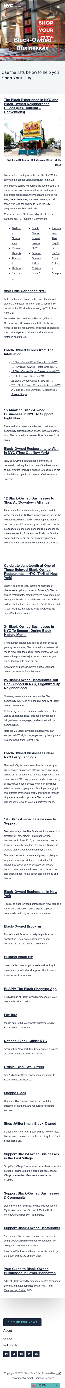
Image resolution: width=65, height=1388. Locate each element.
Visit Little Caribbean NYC (25, 291)
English (41, 1385)
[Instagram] (21, 1354)
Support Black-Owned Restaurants (32, 1228)
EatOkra (10, 1015)
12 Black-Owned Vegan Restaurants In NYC (35, 371)
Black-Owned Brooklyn (22, 927)
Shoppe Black (15, 1093)
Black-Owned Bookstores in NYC (36, 238)
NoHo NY (42, 1285)
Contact (7, 1338)
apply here (47, 1251)
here (55, 542)
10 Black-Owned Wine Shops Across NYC (34, 362)
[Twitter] (14, 1354)
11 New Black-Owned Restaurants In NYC (34, 367)
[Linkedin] (29, 1354)
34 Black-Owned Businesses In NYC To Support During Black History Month (29, 631)
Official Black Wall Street (24, 1067)
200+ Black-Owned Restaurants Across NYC (36, 385)
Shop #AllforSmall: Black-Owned (30, 1124)
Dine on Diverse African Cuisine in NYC (36, 263)
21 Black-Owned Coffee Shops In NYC (32, 380)
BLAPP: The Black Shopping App (30, 989)
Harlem (16, 268)
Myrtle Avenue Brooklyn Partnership (23, 1214)
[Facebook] (6, 1354)
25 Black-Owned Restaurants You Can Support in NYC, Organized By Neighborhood (32, 684)
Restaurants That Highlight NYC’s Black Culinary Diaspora (56, 253)
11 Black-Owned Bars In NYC (27, 376)
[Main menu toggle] (58, 6)
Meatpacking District (15, 1290)
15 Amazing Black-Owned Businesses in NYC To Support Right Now (28, 414)
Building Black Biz (18, 957)
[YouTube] (36, 1354)
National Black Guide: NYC (25, 1041)
